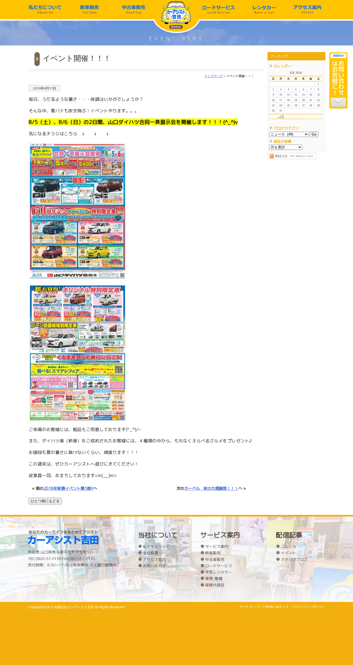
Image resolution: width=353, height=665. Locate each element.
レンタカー (262, 9)
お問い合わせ (154, 565)
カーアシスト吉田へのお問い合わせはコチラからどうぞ (338, 80)
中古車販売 (133, 9)
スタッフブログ (294, 559)
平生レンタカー (218, 572)
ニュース (288, 546)
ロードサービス (218, 9)
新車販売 (89, 9)
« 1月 (281, 116)
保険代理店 (214, 585)
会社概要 (150, 552)
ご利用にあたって (276, 606)
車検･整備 (214, 578)
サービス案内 (216, 546)
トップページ (213, 76)
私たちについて (45, 9)
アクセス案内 (307, 9)
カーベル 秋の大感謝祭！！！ (211, 488)
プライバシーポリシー (308, 606)
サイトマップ (249, 606)
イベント (288, 552)
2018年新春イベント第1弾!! (68, 488)
